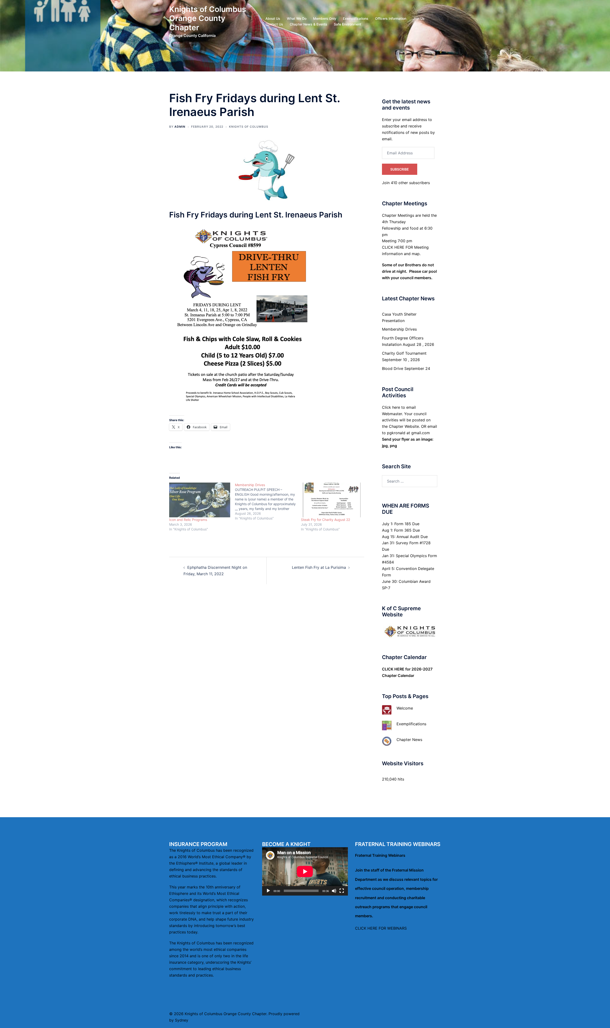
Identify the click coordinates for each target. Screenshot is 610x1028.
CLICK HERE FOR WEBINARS (381, 928)
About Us (272, 18)
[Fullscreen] (341, 890)
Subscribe (399, 169)
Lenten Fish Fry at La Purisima (319, 567)
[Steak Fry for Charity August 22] (331, 500)
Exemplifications (355, 18)
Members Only (324, 18)
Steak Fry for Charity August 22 (325, 520)
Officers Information (390, 18)
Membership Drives (399, 329)
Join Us (419, 18)
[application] (305, 871)
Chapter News (409, 739)
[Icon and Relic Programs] (199, 500)
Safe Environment (347, 24)
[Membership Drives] (268, 502)
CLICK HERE (393, 669)
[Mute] (334, 890)
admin (179, 126)
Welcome (404, 708)
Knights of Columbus (248, 126)
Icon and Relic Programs (188, 520)
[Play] (268, 890)
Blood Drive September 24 (406, 368)
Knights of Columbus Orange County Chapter (207, 18)
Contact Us (274, 24)
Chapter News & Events (308, 24)
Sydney (181, 1020)
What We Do (296, 18)
